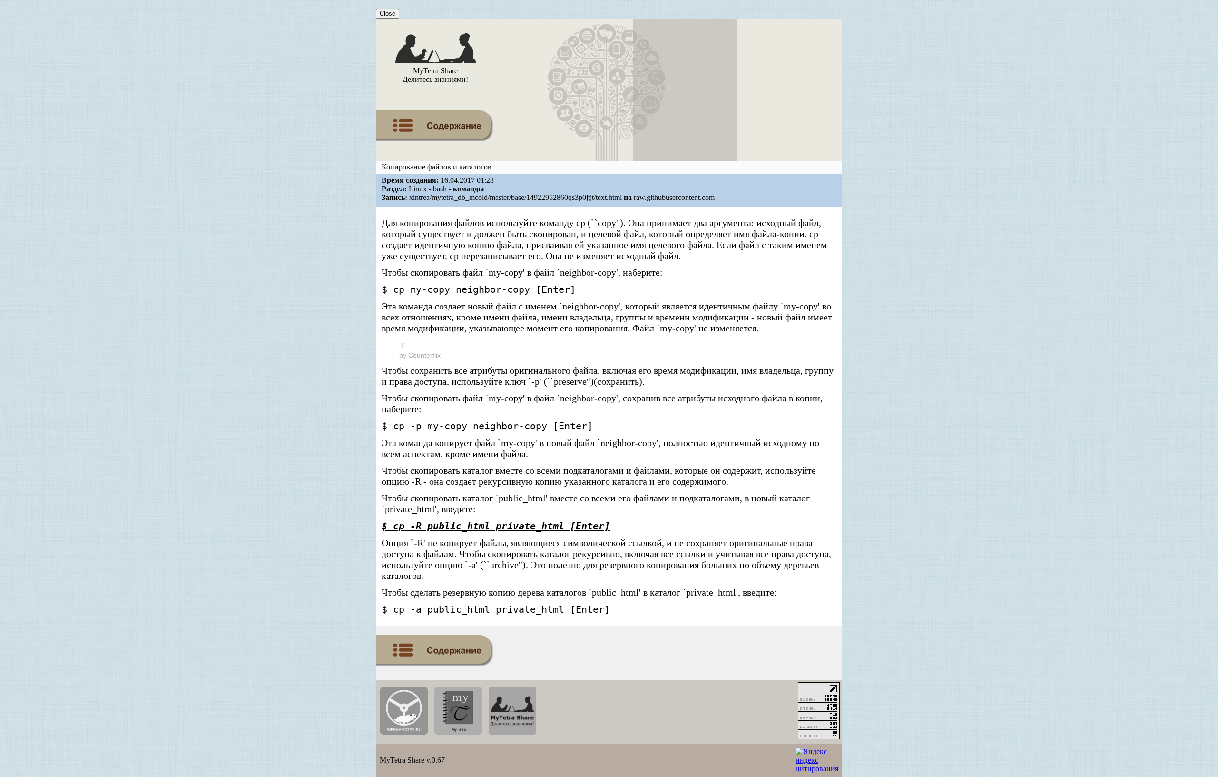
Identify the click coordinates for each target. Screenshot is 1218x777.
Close (387, 13)
